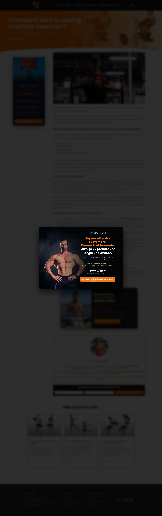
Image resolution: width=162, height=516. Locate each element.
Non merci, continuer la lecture (97, 284)
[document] (81, 258)
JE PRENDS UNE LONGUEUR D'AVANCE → (98, 279)
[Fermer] (120, 230)
